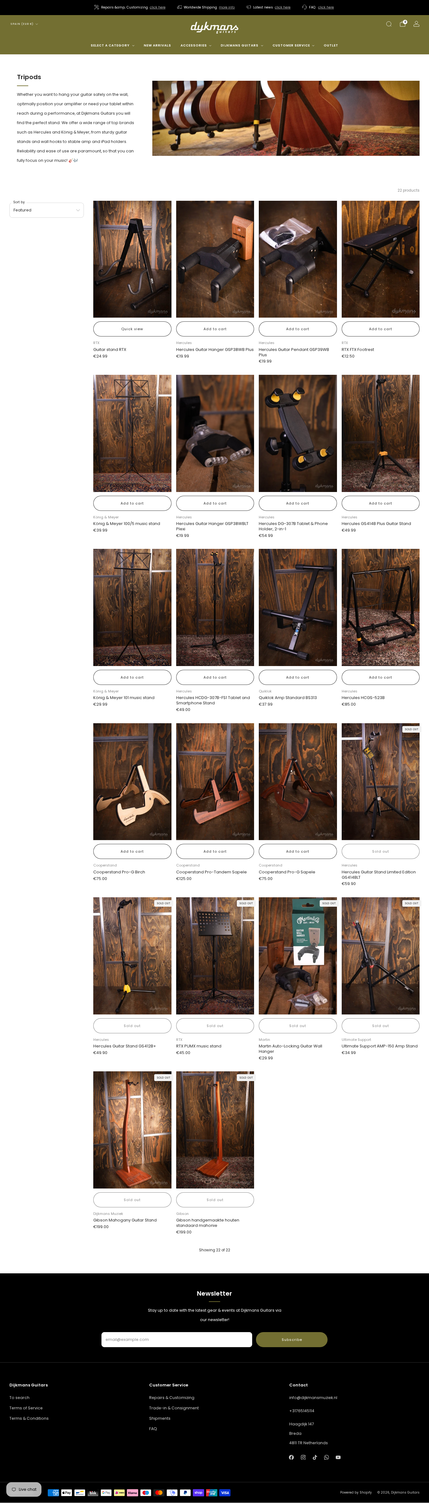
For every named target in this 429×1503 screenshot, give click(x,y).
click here (158, 7)
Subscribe (292, 1339)
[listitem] (130, 7)
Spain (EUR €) (22, 24)
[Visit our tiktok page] (315, 1457)
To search (19, 1397)
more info (227, 7)
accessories (194, 45)
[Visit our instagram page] (303, 1457)
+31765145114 (301, 1410)
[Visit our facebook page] (291, 1457)
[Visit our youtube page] (338, 1457)
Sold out (380, 851)
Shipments (160, 1418)
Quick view (132, 328)
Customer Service (291, 45)
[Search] (389, 24)
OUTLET (331, 45)
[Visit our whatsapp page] (326, 1457)
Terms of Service (26, 1408)
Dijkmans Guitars (239, 45)
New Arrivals (157, 45)
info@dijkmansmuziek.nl (313, 1397)
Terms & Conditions (29, 1418)
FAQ (153, 1428)
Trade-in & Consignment (174, 1408)
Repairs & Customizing (171, 1397)
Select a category (110, 45)
